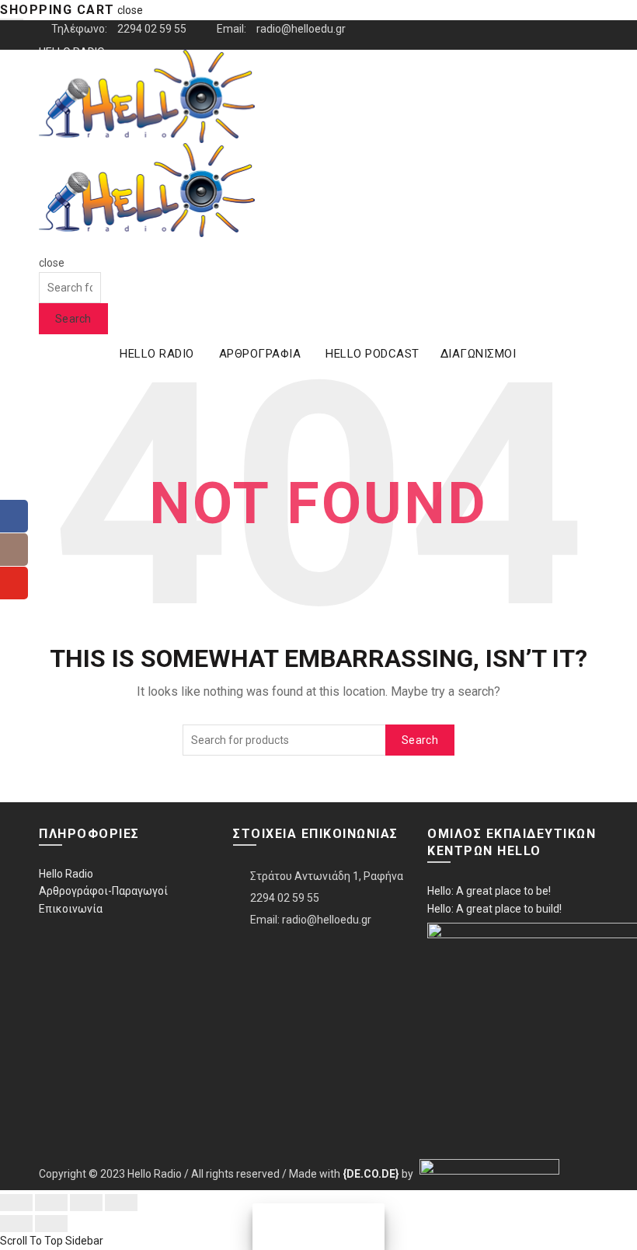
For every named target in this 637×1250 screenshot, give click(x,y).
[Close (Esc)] (16, 1202)
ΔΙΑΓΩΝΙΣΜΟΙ (478, 354)
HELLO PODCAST (372, 354)
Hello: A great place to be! (489, 891)
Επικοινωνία (71, 909)
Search (73, 318)
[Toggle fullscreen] (86, 1202)
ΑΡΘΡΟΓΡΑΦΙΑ (260, 354)
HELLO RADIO (157, 354)
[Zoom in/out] (121, 1202)
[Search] (44, 245)
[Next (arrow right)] (51, 1223)
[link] (371, 1174)
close (130, 10)
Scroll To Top (31, 1240)
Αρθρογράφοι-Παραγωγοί (103, 891)
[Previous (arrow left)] (16, 1223)
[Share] (51, 1202)
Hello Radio (66, 874)
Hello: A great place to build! (494, 909)
